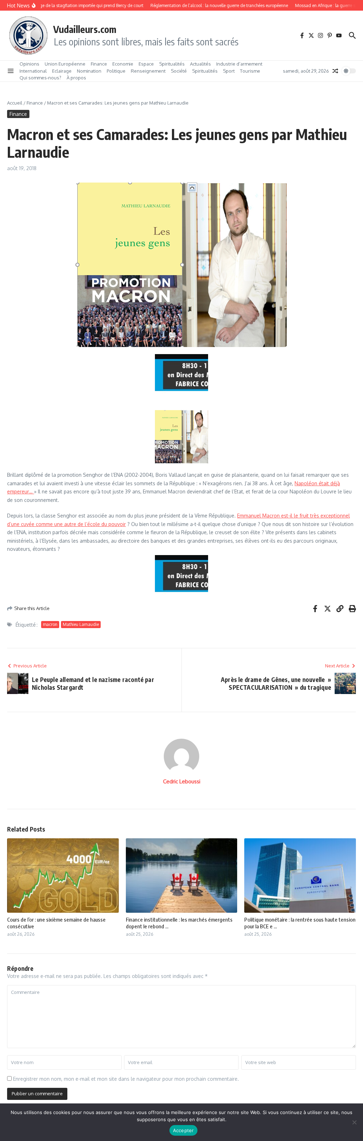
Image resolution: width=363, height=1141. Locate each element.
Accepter (183, 1130)
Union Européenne (65, 64)
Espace (146, 64)
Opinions (29, 64)
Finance (99, 64)
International (33, 71)
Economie (122, 64)
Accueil (14, 103)
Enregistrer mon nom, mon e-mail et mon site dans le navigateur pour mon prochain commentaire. (126, 1079)
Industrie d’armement (239, 64)
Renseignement (148, 71)
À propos (76, 77)
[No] (354, 1122)
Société (179, 71)
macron (50, 624)
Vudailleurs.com (84, 29)
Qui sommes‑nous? (40, 77)
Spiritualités (172, 64)
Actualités (200, 64)
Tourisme (250, 71)
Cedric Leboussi (181, 781)
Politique (116, 71)
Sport (229, 71)
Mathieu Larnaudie (81, 624)
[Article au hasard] (335, 71)
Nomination (89, 71)
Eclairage (62, 71)
